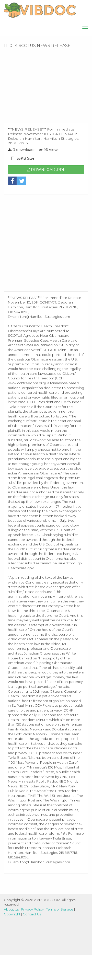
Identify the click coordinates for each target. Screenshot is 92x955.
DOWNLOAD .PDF (47, 169)
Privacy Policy (32, 909)
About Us (11, 909)
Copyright (12, 914)
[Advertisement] (46, 87)
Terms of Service (59, 909)
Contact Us (32, 914)
